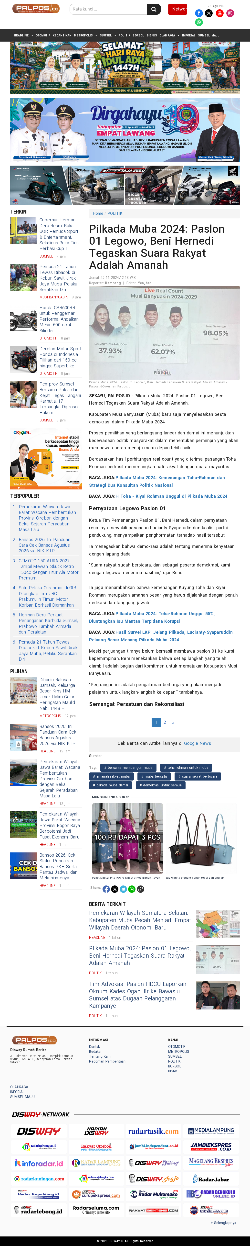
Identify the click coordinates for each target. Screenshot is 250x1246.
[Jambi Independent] (154, 1147)
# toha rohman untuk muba (186, 767)
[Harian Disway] (96, 1131)
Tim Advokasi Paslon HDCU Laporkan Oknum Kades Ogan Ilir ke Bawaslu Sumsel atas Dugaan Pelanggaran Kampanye (137, 995)
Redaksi (95, 1051)
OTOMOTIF (43, 35)
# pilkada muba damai (110, 785)
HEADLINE (21, 35)
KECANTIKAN (62, 35)
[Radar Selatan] (211, 1210)
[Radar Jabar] (211, 1178)
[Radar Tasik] (154, 1131)
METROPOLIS (83, 35)
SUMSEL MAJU (208, 35)
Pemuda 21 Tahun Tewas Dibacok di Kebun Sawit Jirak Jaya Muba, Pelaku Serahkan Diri (58, 278)
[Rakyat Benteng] (154, 1210)
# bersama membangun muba (128, 767)
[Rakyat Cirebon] (96, 1147)
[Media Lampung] (211, 1131)
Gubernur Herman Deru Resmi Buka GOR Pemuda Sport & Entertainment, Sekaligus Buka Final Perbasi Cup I (60, 234)
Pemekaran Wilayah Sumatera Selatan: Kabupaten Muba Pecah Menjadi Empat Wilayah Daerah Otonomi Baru (140, 920)
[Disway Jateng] (154, 1162)
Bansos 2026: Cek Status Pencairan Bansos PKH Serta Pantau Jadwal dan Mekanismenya (59, 867)
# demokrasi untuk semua (161, 785)
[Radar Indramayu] (39, 1147)
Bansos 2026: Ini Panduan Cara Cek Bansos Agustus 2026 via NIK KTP (41, 545)
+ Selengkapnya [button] (223, 1222)
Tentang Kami (100, 1056)
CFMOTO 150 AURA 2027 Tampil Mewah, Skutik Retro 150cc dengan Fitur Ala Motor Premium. (46, 569)
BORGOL (138, 35)
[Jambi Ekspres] (211, 1147)
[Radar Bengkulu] (211, 1194)
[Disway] (39, 1131)
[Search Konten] (154, 9)
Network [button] (179, 9)
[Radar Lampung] (96, 1162)
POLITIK (124, 35)
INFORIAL (189, 35)
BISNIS (152, 35)
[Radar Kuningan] (39, 1178)
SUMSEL (106, 35)
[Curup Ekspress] (96, 1194)
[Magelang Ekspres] (211, 1162)
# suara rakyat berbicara (197, 776)
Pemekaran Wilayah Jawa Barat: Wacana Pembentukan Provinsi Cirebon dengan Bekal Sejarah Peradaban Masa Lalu (44, 518)
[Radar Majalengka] (96, 1178)
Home (98, 213)
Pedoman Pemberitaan (107, 1061)
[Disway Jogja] (154, 1178)
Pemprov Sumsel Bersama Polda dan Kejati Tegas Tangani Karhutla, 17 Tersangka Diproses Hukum (60, 398)
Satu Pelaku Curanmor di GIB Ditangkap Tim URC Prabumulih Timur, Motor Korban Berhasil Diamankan (44, 596)
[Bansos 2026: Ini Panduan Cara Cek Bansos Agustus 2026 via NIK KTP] (23, 737)
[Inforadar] (39, 1162)
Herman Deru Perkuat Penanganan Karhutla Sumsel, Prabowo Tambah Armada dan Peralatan (45, 623)
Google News (197, 743)
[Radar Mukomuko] (154, 1194)
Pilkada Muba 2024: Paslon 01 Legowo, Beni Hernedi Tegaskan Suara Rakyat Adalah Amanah (140, 955)
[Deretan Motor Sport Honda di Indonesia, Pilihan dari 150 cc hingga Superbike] (23, 359)
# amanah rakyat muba (111, 776)
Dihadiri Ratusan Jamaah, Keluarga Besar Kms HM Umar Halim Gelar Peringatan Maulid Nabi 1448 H (57, 694)
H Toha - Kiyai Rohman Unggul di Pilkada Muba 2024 (171, 496)
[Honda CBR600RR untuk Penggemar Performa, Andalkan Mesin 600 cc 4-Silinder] (23, 318)
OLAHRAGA (167, 35)
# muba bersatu (154, 776)
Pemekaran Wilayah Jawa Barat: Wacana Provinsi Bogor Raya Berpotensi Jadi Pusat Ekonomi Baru (60, 825)
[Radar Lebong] (39, 1210)
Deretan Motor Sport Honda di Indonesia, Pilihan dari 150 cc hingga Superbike (60, 357)
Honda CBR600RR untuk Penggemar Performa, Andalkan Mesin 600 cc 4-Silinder (59, 319)
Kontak (94, 1046)
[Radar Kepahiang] (39, 1194)
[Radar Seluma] (96, 1210)
